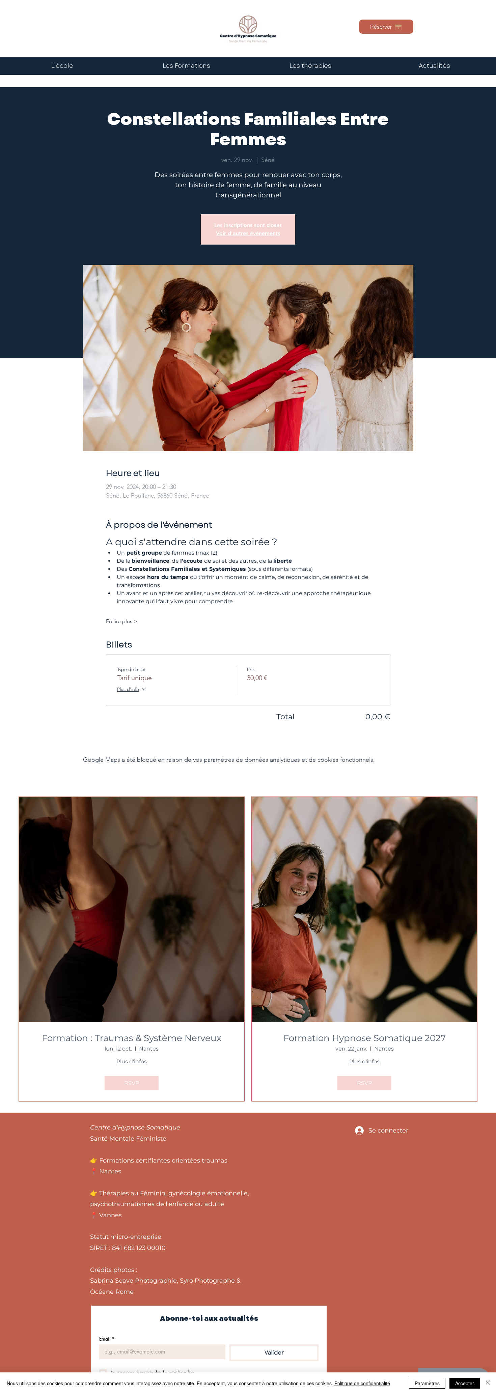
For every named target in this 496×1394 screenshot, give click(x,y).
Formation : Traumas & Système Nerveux (131, 1038)
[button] (310, 66)
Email (106, 1339)
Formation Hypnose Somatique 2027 (364, 1038)
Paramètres (427, 1383)
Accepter (464, 1383)
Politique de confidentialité (362, 1383)
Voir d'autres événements (248, 233)
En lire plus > (121, 621)
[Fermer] (488, 1383)
